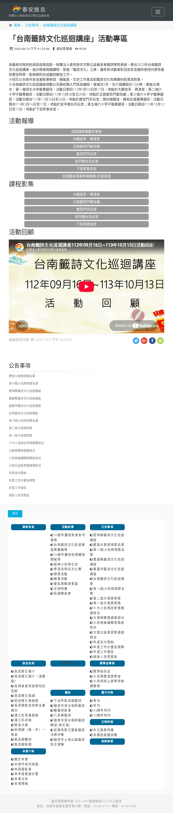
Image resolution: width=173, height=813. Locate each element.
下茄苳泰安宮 (86, 169)
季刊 (96, 700)
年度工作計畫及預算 (22, 480)
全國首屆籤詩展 (105, 735)
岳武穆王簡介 (24, 671)
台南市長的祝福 (26, 764)
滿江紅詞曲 (23, 720)
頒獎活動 (61, 574)
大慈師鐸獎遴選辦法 (22, 450)
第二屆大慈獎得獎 (20, 428)
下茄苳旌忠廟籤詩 (68, 700)
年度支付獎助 (17, 473)
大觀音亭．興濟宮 (86, 139)
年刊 (96, 705)
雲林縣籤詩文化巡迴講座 (25, 391)
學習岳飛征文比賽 (68, 569)
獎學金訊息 (102, 671)
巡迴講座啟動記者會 (86, 132)
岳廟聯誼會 (62, 593)
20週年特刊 (102, 710)
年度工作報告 (17, 487)
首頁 (17, 25)
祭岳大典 (21, 725)
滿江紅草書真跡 (26, 715)
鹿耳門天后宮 (86, 154)
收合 (15, 513)
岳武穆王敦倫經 (26, 700)
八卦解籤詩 (62, 715)
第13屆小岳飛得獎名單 (23, 420)
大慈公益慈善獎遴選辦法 (25, 465)
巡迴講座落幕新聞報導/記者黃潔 (86, 176)
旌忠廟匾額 (23, 744)
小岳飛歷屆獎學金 (107, 676)
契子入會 (68, 663)
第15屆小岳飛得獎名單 (23, 383)
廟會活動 (61, 578)
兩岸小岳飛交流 (66, 564)
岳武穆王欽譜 (24, 695)
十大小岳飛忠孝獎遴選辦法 (26, 443)
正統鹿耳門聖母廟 (86, 146)
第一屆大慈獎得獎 (20, 435)
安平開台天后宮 (86, 161)
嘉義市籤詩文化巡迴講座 (25, 405)
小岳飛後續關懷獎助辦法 (25, 458)
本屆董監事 (23, 769)
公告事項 (32, 25)
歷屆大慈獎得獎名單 (22, 376)
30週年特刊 (102, 715)
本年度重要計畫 (26, 774)
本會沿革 (21, 779)
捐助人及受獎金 (19, 495)
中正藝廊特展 (103, 730)
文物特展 (61, 588)
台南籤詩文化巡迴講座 (60, 25)
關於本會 (21, 759)
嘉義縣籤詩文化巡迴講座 (25, 398)
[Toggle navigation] (158, 11)
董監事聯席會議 (66, 583)
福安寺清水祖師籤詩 (69, 705)
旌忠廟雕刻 (23, 739)
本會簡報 (21, 783)
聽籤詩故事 (62, 710)
